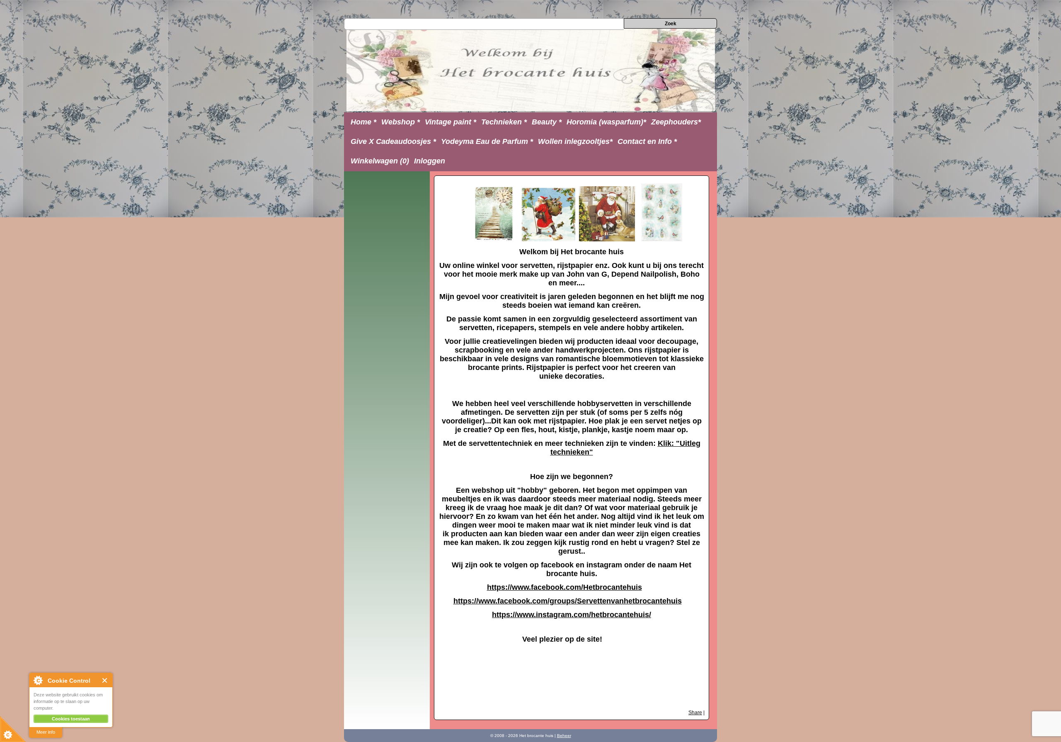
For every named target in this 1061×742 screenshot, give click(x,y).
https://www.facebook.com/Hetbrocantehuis (564, 587)
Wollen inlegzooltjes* (575, 141)
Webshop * (400, 122)
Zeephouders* (676, 122)
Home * (363, 122)
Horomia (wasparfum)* (606, 122)
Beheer (564, 735)
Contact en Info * (647, 141)
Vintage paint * (450, 122)
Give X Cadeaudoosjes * (393, 141)
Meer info (45, 732)
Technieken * (504, 122)
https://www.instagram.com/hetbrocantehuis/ (571, 615)
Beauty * (547, 122)
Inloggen (429, 161)
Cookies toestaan (71, 718)
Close (105, 680)
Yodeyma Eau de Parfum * (487, 141)
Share (695, 712)
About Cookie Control (37, 680)
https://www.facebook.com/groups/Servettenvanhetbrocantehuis (567, 601)
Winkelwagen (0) (380, 161)
